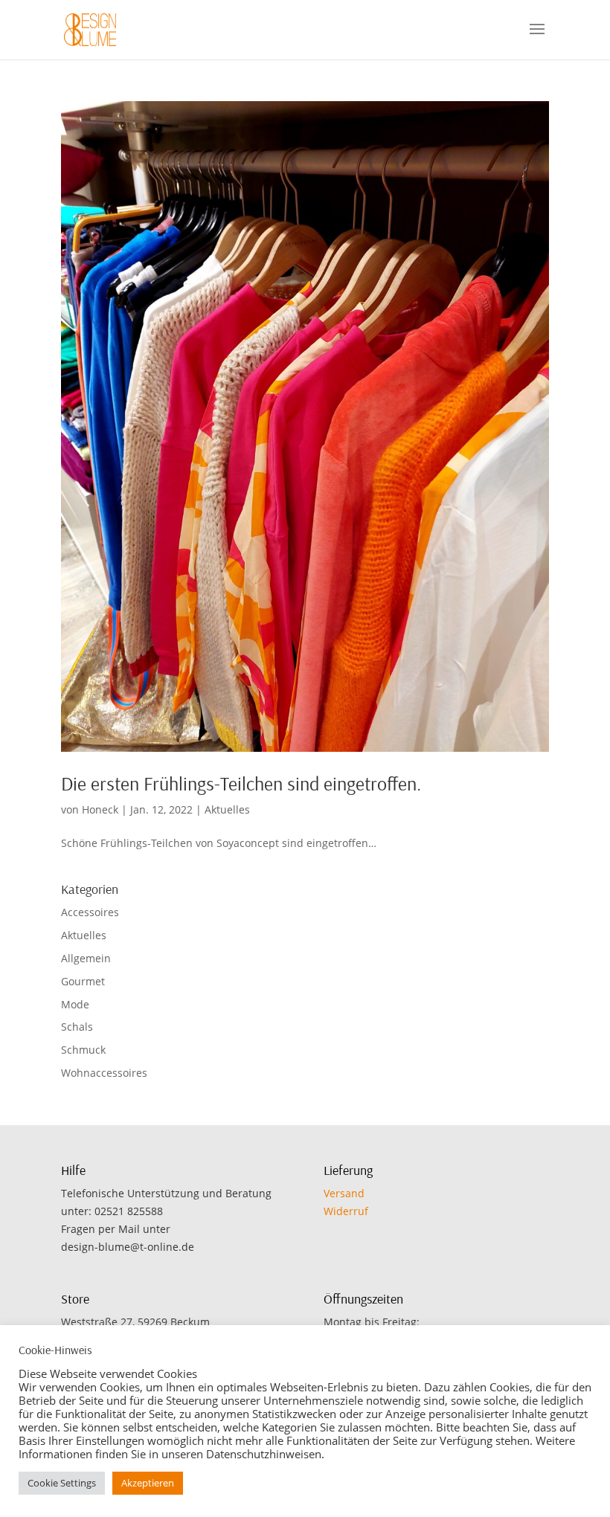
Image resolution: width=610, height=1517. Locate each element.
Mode (75, 1004)
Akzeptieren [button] (147, 1482)
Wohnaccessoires (104, 1073)
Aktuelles (227, 809)
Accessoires (90, 912)
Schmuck (83, 1050)
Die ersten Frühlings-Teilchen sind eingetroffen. (241, 783)
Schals (77, 1027)
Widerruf (346, 1211)
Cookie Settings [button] (62, 1482)
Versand (344, 1193)
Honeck (100, 809)
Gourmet (83, 981)
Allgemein (86, 958)
